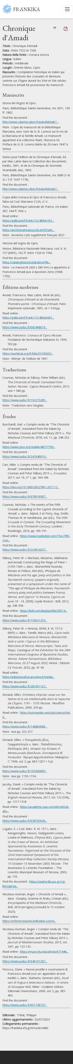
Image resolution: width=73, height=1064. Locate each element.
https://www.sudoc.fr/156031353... (24, 620)
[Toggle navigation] (67, 9)
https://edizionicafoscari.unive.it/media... (28, 677)
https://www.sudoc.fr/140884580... (24, 726)
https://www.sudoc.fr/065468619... (24, 327)
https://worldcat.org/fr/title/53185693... (27, 353)
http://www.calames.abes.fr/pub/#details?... (30, 122)
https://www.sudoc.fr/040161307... (24, 961)
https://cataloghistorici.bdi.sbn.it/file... (26, 262)
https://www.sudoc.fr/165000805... (24, 771)
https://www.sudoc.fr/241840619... (24, 456)
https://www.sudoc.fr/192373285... (24, 400)
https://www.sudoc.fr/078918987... (24, 496)
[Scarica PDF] (65, 28)
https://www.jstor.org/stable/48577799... (28, 447)
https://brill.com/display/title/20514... (43, 611)
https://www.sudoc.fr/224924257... (24, 550)
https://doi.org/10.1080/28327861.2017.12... (30, 487)
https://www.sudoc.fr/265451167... (24, 686)
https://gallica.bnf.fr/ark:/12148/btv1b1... (28, 220)
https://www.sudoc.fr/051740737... (24, 1005)
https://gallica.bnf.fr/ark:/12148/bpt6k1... (28, 317)
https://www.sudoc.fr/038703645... (24, 821)
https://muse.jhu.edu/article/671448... (44, 951)
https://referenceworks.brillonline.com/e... (29, 921)
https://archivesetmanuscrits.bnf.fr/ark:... (28, 230)
